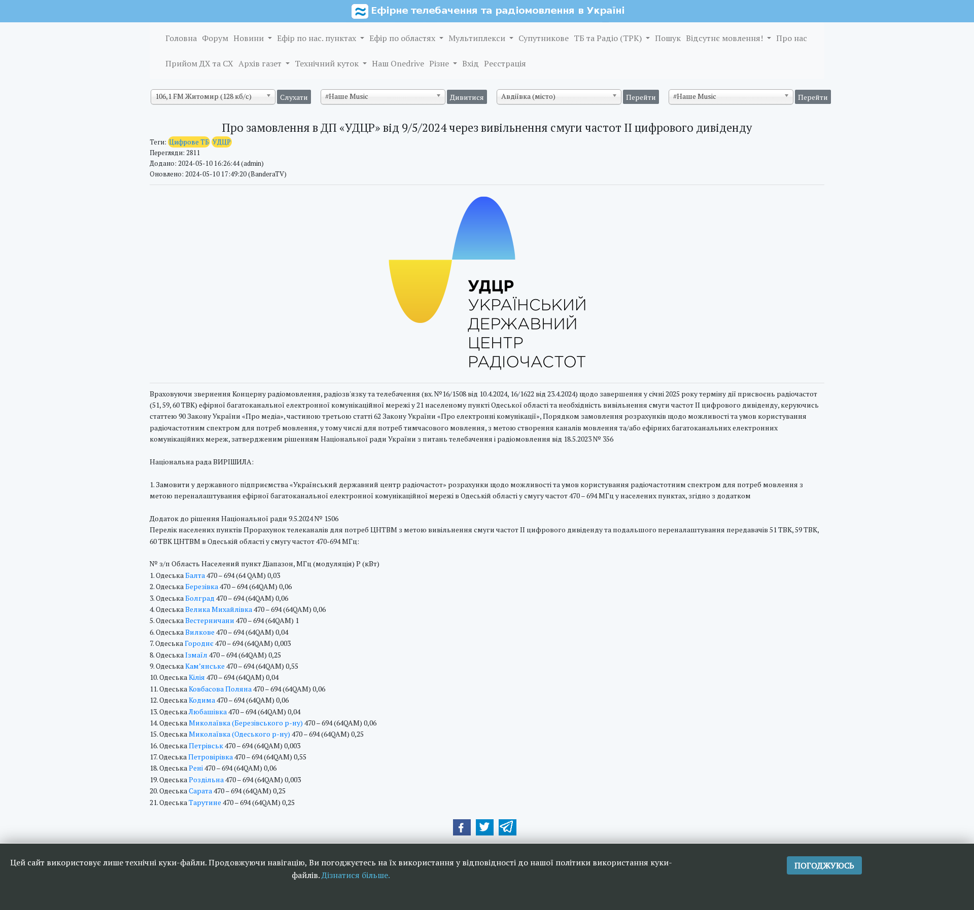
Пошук (668, 38)
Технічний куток (328, 63)
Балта (195, 575)
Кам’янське (205, 666)
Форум (215, 38)
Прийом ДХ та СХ (199, 63)
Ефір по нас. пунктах (317, 38)
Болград (200, 598)
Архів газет (261, 63)
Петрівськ (206, 745)
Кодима (202, 700)
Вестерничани (209, 620)
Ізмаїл (196, 655)
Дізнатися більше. (356, 875)
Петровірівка (210, 756)
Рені (196, 768)
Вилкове (200, 632)
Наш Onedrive (398, 63)
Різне (440, 63)
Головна (181, 38)
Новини (249, 38)
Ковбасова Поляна (220, 689)
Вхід (470, 63)
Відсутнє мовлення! (725, 38)
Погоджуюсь (824, 865)
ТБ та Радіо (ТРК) (609, 38)
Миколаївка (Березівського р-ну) (246, 722)
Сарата (200, 790)
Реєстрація (505, 63)
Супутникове (543, 38)
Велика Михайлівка (218, 609)
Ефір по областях (403, 38)
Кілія (197, 677)
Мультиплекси (477, 38)
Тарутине (205, 802)
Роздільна (206, 779)
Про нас (791, 38)
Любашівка (208, 711)
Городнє (199, 643)
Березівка (201, 586)
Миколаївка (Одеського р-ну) (239, 734)
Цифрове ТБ (189, 142)
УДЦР (222, 142)
